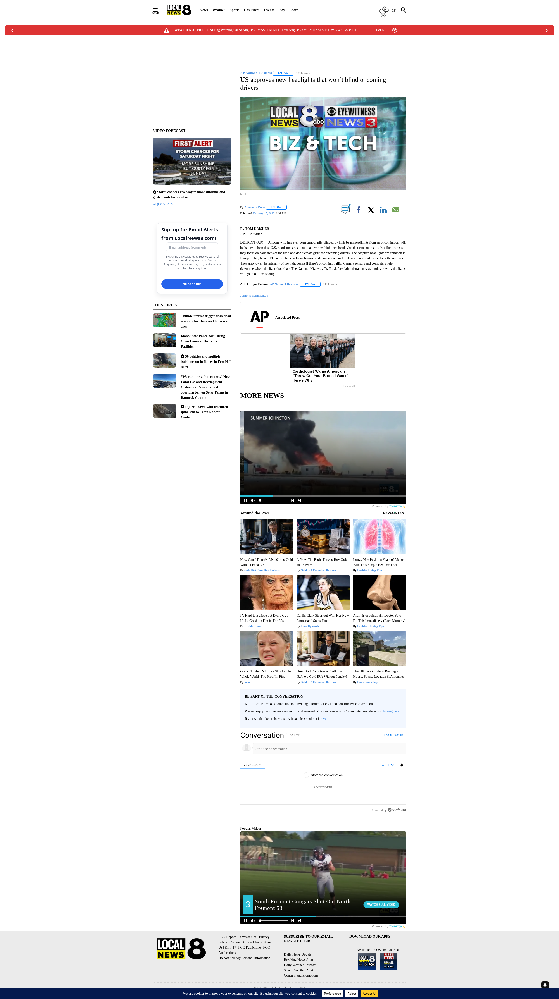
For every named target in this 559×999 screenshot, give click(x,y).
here (323, 718)
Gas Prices (251, 10)
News (204, 10)
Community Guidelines (245, 962)
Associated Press (254, 207)
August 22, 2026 (163, 204)
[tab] (252, 765)
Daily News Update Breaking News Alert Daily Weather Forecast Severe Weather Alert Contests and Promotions (301, 984)
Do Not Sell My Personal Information (244, 978)
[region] (323, 787)
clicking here (390, 711)
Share (294, 10)
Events (269, 10)
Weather (218, 10)
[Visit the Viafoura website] (397, 840)
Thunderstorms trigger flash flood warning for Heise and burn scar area (206, 321)
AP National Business (284, 284)
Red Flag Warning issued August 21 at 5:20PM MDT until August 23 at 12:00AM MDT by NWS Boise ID (281, 30)
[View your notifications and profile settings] (401, 765)
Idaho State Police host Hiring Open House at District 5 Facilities (203, 341)
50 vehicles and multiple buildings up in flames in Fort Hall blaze (206, 361)
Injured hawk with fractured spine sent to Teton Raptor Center (204, 412)
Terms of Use (247, 957)
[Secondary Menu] (158, 10)
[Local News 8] (179, 10)
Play (281, 10)
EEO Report (227, 957)
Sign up (398, 735)
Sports (234, 10)
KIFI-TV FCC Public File (243, 967)
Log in (388, 735)
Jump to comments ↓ (254, 295)
